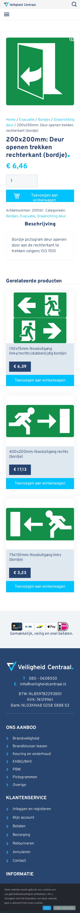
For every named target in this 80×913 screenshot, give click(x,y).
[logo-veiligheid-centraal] (20, 4)
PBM (17, 769)
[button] (6, 14)
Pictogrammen (25, 777)
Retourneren (23, 843)
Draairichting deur (51, 216)
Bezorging (21, 835)
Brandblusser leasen (30, 746)
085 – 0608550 (43, 678)
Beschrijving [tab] (40, 224)
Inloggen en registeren (32, 809)
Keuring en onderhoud (32, 754)
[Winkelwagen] (69, 14)
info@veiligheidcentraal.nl (43, 684)
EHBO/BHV (22, 761)
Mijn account (23, 817)
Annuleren (21, 852)
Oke (46, 908)
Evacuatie (26, 120)
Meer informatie (64, 908)
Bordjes (44, 120)
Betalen (19, 826)
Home (11, 120)
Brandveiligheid (26, 738)
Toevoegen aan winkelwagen (44, 197)
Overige (19, 785)
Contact (19, 860)
